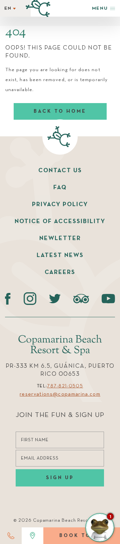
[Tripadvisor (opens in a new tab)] (81, 298)
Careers (60, 272)
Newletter (60, 238)
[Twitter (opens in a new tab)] (55, 298)
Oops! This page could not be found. (58, 52)
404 (15, 32)
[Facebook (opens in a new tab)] (8, 298)
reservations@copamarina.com (60, 394)
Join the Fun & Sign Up (60, 415)
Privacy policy (60, 204)
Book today (81, 535)
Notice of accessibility (60, 221)
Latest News (60, 255)
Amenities (39, 127)
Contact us (60, 171)
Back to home (60, 111)
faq (60, 188)
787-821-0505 (65, 386)
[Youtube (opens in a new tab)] (108, 298)
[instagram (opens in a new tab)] (29, 298)
